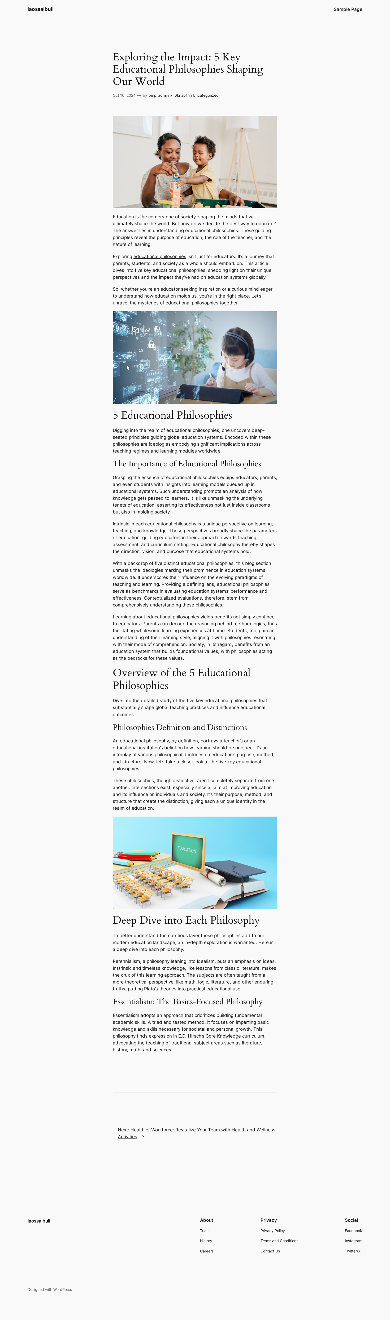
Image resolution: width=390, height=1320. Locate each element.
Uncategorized (206, 95)
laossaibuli (41, 9)
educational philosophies (159, 256)
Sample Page (348, 9)
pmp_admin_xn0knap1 (168, 95)
